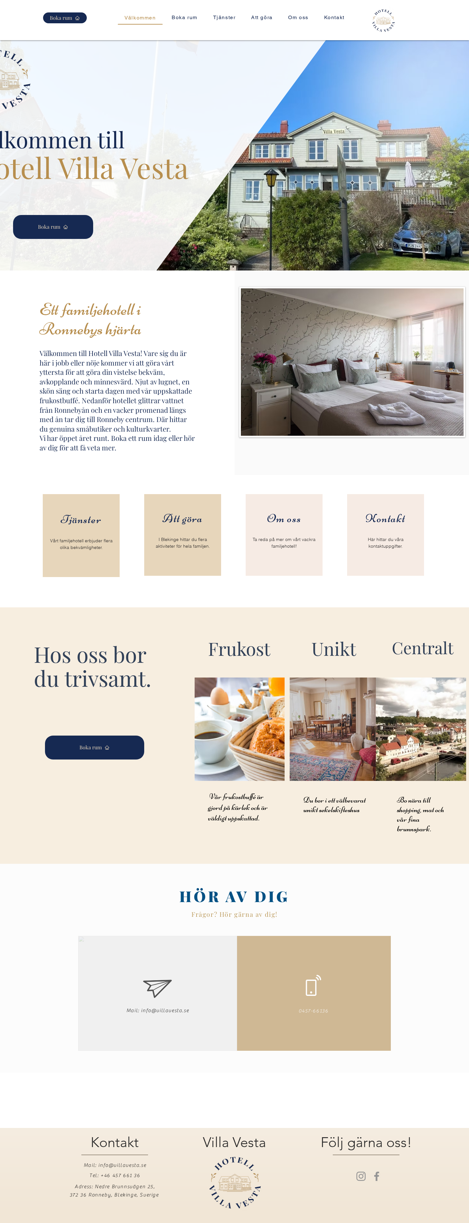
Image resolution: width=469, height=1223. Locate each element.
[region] (81, 535)
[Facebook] (376, 1176)
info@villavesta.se (165, 1010)
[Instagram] (361, 1176)
